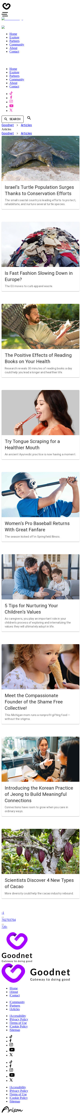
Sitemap (14, 1030)
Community (17, 1002)
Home (13, 988)
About (13, 992)
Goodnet (8, 125)
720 (4, 927)
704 (13, 919)
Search (14, 119)
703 (8, 919)
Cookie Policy (18, 1026)
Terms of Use (18, 1023)
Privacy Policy (18, 1019)
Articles (26, 125)
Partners (14, 1005)
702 (4, 919)
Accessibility (17, 1015)
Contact (14, 995)
